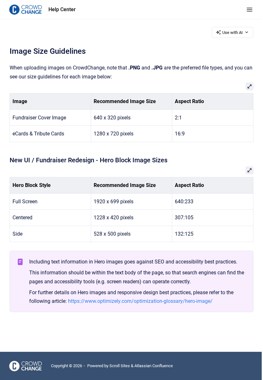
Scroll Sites (119, 365)
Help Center (62, 9)
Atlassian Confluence (153, 365)
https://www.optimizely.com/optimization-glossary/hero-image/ (140, 301)
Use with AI (232, 32)
